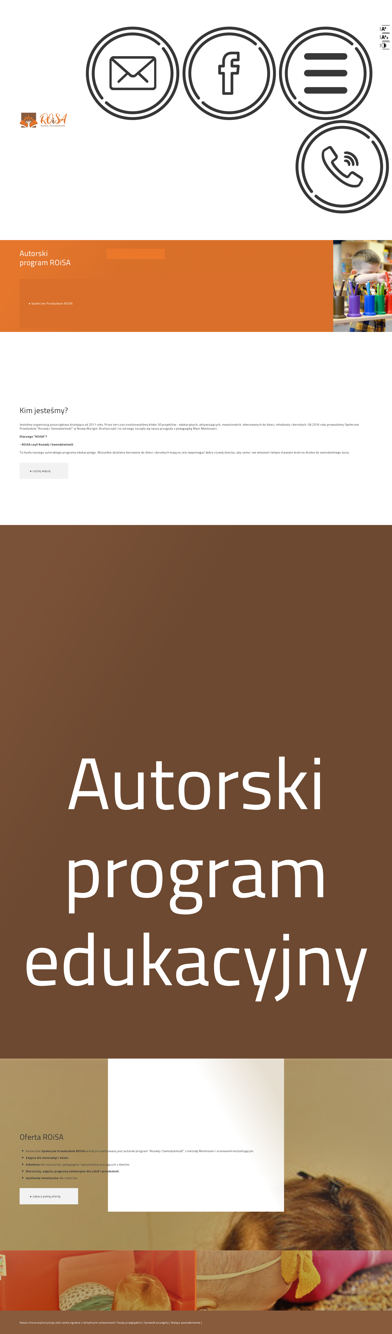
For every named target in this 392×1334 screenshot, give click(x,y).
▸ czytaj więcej (40, 471)
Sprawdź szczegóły (156, 1322)
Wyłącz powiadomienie (186, 1322)
